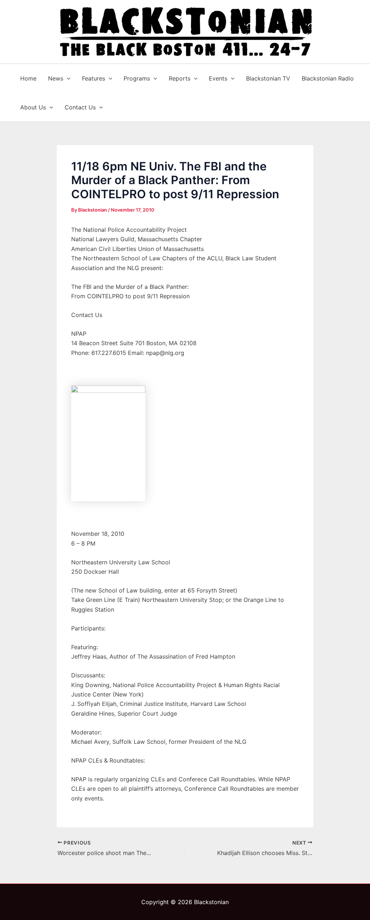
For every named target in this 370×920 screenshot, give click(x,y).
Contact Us (80, 107)
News (55, 78)
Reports (179, 78)
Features (93, 78)
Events (218, 78)
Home (28, 78)
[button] (66, 78)
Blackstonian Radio (328, 78)
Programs (137, 78)
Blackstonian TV (268, 78)
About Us (33, 107)
